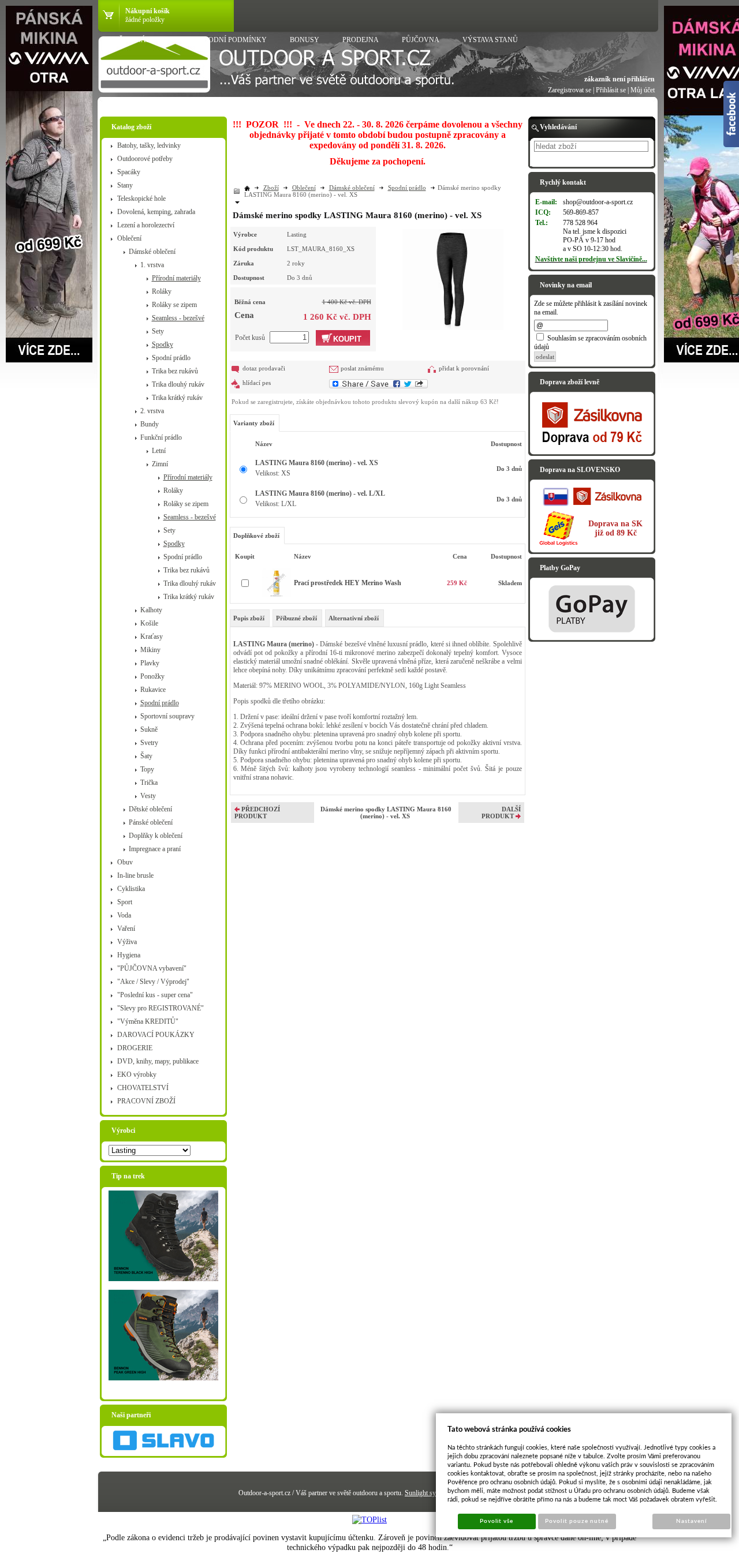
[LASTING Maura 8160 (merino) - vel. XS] (452, 278)
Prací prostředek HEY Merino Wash (347, 583)
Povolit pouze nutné (577, 1521)
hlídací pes (256, 382)
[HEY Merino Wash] (276, 595)
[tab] (250, 618)
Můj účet (642, 90)
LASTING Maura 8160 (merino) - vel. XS (316, 463)
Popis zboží (248, 618)
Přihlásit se (611, 90)
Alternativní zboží (354, 618)
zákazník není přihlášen (619, 79)
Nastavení (691, 1521)
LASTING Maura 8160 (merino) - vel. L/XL (320, 493)
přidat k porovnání (464, 368)
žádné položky (145, 20)
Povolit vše (496, 1521)
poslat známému (362, 368)
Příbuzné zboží (296, 618)
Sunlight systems (428, 1493)
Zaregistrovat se (569, 90)
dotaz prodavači (263, 368)
